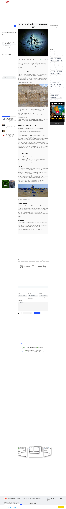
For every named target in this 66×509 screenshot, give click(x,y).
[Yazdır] (33, 59)
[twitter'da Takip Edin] (53, 499)
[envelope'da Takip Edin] (61, 499)
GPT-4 (58, 99)
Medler (44, 260)
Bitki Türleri (60, 56)
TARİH (19, 59)
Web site (40, 293)
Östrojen (58, 73)
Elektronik (57, 95)
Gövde (52, 62)
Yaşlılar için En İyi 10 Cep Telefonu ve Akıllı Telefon (10, 119)
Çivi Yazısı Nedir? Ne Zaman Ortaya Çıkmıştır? (10, 130)
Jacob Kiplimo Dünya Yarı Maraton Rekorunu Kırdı (7, 40)
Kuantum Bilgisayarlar (55, 88)
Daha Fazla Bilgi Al (12, 507)
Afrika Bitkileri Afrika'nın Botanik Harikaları (9, 32)
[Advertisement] (33, 13)
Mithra (30, 260)
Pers (40, 260)
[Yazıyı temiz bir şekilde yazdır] (33, 59)
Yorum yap (37, 313)
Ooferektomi (59, 80)
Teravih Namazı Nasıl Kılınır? (6, 45)
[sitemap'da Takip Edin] (58, 499)
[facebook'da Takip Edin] (51, 499)
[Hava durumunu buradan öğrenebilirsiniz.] (59, 2)
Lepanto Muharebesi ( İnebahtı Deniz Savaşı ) (8, 48)
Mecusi (22, 260)
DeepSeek (53, 99)
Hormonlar (53, 71)
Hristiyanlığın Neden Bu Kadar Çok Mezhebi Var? (11, 125)
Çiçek (60, 62)
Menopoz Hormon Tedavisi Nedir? (7, 34)
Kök (61, 60)
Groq (58, 82)
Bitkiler (52, 51)
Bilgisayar (53, 86)
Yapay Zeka (53, 84)
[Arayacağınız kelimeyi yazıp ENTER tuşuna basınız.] (61, 2)
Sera (52, 58)
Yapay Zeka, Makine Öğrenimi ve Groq (8, 36)
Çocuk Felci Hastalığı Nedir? (6, 54)
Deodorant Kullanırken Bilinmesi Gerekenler (7, 52)
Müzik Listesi (5, 80)
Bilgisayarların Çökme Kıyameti (56, 97)
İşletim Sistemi (59, 93)
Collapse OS (53, 93)
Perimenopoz (53, 69)
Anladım (61, 507)
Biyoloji (60, 64)
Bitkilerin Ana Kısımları (55, 60)
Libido (62, 75)
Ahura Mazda (19, 260)
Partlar (48, 260)
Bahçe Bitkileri (53, 56)
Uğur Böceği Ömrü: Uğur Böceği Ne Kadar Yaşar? (10, 135)
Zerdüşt (34, 260)
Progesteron (53, 80)
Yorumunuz (20, 300)
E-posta (29, 293)
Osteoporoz (60, 69)
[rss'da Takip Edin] (56, 499)
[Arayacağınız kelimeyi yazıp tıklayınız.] (15, 26)
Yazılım (52, 95)
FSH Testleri (53, 75)
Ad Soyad (19, 293)
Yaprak (56, 62)
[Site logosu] (7, 3)
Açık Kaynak (59, 84)
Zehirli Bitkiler (58, 51)
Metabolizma (53, 82)
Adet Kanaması (59, 71)
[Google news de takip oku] (41, 59)
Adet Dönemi (53, 73)
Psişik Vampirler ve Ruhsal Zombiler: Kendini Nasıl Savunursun (8, 43)
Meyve (52, 64)
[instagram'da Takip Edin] (55, 499)
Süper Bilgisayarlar (60, 86)
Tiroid (58, 75)
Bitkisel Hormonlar (58, 58)
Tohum (56, 64)
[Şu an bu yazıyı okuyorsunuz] (32, 266)
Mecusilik (26, 260)
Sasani (38, 260)
